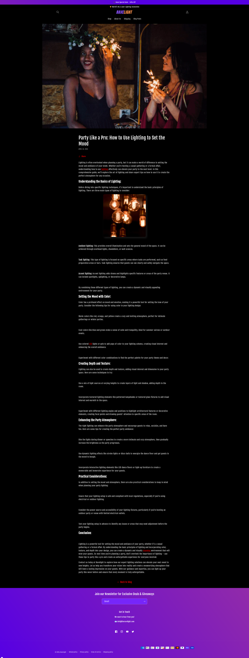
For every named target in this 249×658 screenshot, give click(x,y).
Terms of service (96, 652)
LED (90, 344)
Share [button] (84, 156)
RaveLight (63, 652)
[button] (57, 12)
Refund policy (73, 652)
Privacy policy (84, 652)
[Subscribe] (144, 601)
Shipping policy (108, 652)
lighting (105, 169)
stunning (147, 550)
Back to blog (126, 582)
